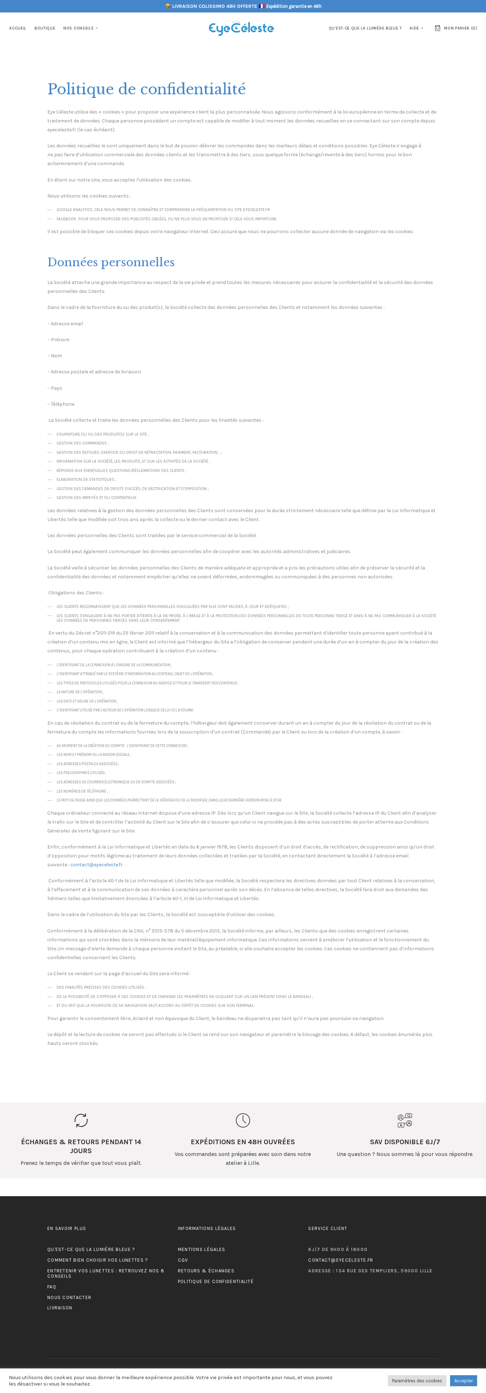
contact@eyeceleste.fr (96, 865)
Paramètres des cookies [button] (417, 1380)
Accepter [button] (463, 1380)
